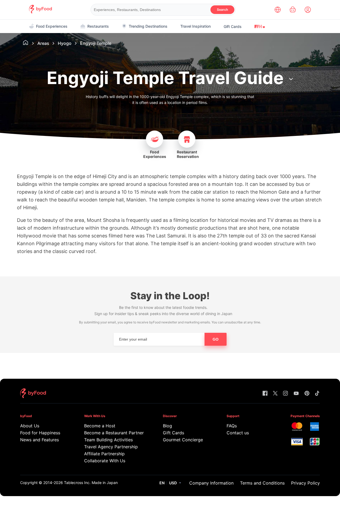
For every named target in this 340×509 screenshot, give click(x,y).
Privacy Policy (305, 483)
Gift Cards (233, 26)
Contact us (238, 432)
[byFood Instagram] (285, 393)
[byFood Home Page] (40, 12)
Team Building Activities (108, 439)
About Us (29, 425)
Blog (167, 425)
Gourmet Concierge (183, 439)
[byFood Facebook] (265, 393)
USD (173, 483)
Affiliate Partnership (104, 453)
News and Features (39, 439)
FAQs (232, 425)
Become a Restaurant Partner (113, 432)
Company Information (211, 483)
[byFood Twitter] (275, 394)
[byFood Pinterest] (307, 393)
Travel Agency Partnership (111, 446)
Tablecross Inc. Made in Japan (91, 482)
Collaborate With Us (104, 460)
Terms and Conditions (262, 483)
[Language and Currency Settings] (277, 9)
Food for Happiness (40, 432)
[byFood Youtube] (296, 393)
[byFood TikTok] (317, 394)
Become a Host (99, 425)
